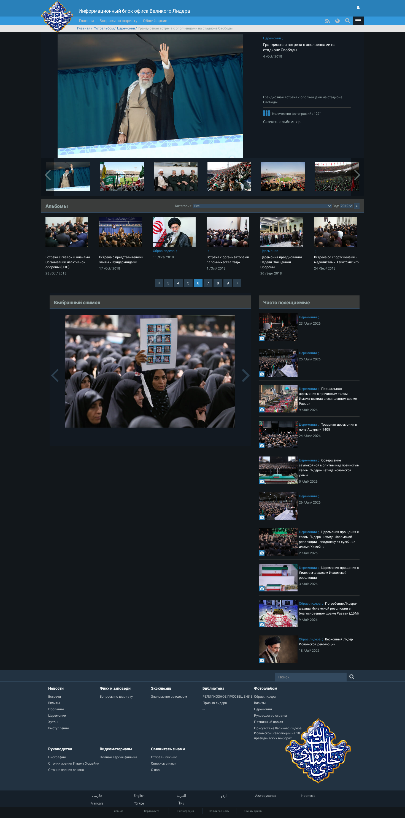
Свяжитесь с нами (168, 749)
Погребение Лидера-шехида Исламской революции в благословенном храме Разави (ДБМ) (329, 608)
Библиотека (213, 688)
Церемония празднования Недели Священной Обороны (281, 262)
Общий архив (155, 20)
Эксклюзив (161, 688)
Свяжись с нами (219, 810)
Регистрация (185, 810)
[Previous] (159, 283)
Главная (86, 20)
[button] (358, 21)
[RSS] (328, 21)
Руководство (60, 749)
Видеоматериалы (116, 749)
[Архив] (228, 709)
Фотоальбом (104, 28)
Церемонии (126, 28)
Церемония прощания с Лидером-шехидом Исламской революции (329, 573)
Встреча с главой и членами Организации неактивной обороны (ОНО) (67, 262)
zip (297, 121)
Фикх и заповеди (115, 688)
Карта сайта (151, 810)
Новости (56, 688)
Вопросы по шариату (118, 20)
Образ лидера (164, 251)
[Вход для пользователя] (358, 7)
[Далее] (266, 114)
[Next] (237, 283)
